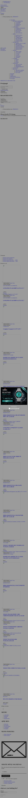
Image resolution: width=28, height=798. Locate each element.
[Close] (25, 388)
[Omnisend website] (14, 408)
